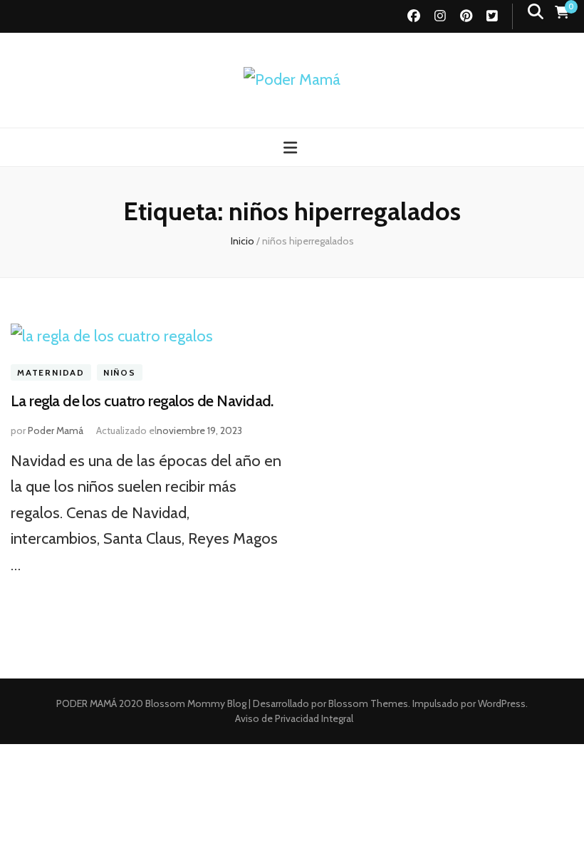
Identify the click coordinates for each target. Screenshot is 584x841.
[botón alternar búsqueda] (535, 12)
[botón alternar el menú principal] (292, 148)
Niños (119, 372)
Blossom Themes (367, 703)
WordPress (502, 703)
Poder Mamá (55, 430)
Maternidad (51, 372)
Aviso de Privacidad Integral (294, 718)
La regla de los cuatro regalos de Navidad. (142, 401)
